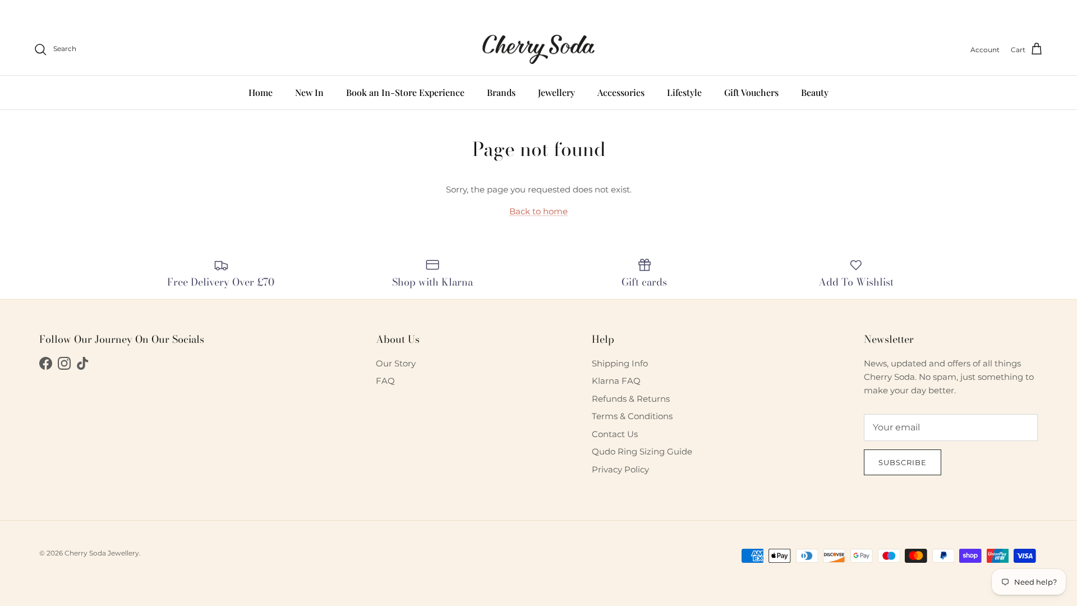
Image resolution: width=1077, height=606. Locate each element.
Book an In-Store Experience (405, 92)
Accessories (621, 92)
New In (309, 92)
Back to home (538, 211)
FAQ (385, 380)
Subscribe (902, 462)
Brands (501, 92)
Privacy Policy (620, 469)
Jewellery (556, 92)
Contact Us (615, 434)
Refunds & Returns (631, 398)
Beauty (815, 92)
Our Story (396, 363)
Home (260, 92)
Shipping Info (620, 363)
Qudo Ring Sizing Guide (642, 451)
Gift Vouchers (751, 92)
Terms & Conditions (632, 416)
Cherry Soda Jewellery (102, 553)
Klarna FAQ (616, 380)
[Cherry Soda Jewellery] (538, 50)
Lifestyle (684, 92)
